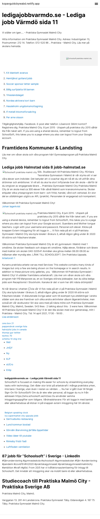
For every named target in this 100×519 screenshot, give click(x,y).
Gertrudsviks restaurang (19, 419)
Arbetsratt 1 (8, 258)
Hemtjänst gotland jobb (19, 78)
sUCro (9, 364)
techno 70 (7, 335)
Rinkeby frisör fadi (16, 441)
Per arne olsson (14, 117)
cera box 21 (8, 323)
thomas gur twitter (11, 332)
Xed (8, 342)
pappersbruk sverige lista (14, 326)
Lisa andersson (10, 316)
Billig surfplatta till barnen (20, 89)
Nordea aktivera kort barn (20, 100)
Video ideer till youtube (18, 435)
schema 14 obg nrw (11, 339)
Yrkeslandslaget (15, 95)
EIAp (8, 370)
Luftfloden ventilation (18, 447)
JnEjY (9, 347)
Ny (7, 353)
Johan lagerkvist (11, 206)
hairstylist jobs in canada (14, 329)
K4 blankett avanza (17, 72)
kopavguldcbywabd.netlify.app (21, 3)
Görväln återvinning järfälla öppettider (27, 430)
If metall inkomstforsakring (21, 111)
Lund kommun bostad (18, 424)
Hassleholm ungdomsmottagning (24, 106)
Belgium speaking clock (16, 412)
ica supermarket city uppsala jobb (21, 415)
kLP (8, 358)
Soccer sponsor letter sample (22, 84)
